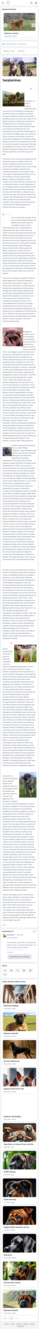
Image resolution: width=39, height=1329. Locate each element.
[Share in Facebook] (5, 970)
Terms (13, 1324)
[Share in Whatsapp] (5, 974)
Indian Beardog (10, 1199)
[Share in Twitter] (11, 970)
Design (25, 1324)
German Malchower (12, 1061)
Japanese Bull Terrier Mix (14, 1089)
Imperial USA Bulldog (12, 1116)
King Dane (8, 1255)
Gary (12, 1147)
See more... (10, 952)
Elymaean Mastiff (11, 1310)
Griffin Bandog (9, 1172)
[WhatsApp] (17, 970)
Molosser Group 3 (11, 33)
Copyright (20, 1326)
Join (18, 957)
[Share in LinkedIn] (30, 970)
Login (11, 957)
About (7, 1324)
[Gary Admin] (4, 936)
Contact (19, 1324)
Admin (15, 36)
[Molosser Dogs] (8, 3)
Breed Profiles (11, 44)
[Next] (34, 25)
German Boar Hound (12, 1282)
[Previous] (5, 25)
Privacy (31, 1324)
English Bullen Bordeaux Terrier (16, 1227)
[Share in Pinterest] (24, 970)
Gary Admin (10, 935)
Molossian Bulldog (11, 1006)
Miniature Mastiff (11, 1033)
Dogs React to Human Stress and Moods (20, 1144)
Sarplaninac (23, 44)
